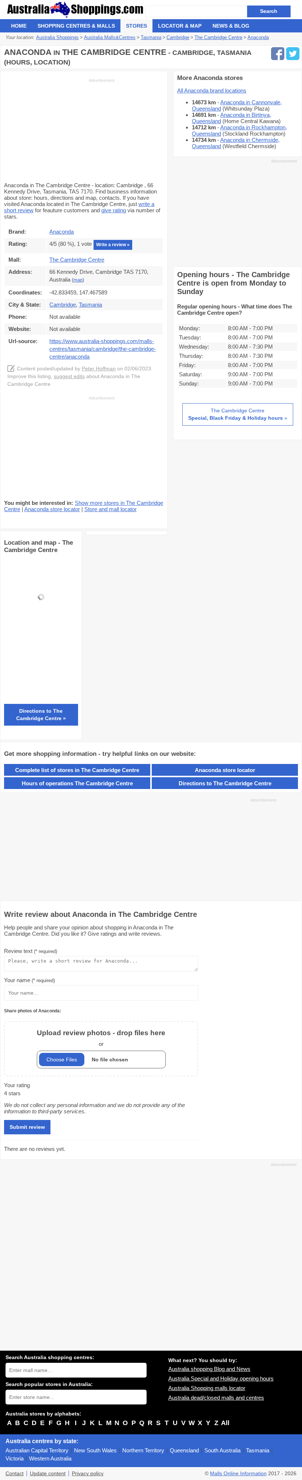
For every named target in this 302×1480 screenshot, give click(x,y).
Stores (136, 26)
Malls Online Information (238, 1473)
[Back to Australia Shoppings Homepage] (75, 9)
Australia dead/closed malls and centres (216, 1398)
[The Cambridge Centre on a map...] (41, 632)
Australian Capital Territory (37, 1450)
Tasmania (257, 1450)
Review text (30, 951)
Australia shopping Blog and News (209, 1369)
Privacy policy (87, 1473)
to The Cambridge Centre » (41, 714)
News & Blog (231, 26)
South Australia (222, 1450)
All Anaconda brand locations (211, 90)
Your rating (17, 1085)
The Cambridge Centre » (237, 414)
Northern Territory (143, 1450)
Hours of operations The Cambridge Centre (77, 783)
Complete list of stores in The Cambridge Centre (77, 770)
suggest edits (69, 376)
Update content (48, 1473)
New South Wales (95, 1450)
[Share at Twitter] (292, 53)
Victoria (15, 1458)
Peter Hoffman (99, 368)
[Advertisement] (59, 129)
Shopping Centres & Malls (76, 26)
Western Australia (50, 1458)
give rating (113, 210)
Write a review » (113, 244)
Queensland (184, 1450)
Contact (15, 1473)
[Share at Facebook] (277, 53)
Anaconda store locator (52, 509)
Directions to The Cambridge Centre (225, 783)
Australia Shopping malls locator (206, 1388)
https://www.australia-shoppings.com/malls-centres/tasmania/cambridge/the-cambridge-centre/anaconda (102, 349)
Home (19, 26)
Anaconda (61, 231)
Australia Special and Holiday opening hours (221, 1378)
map (77, 280)
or (101, 1038)
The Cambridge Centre (76, 259)
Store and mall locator (110, 509)
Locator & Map (179, 26)
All (225, 1423)
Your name (29, 980)
